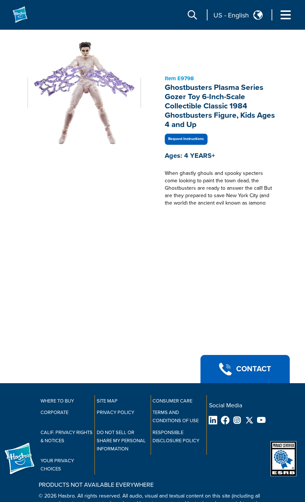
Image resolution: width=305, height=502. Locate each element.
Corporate (54, 412)
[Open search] (192, 14)
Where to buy (57, 401)
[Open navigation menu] (285, 14)
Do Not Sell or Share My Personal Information (121, 441)
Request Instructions (186, 139)
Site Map (107, 401)
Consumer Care (172, 401)
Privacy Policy (115, 412)
